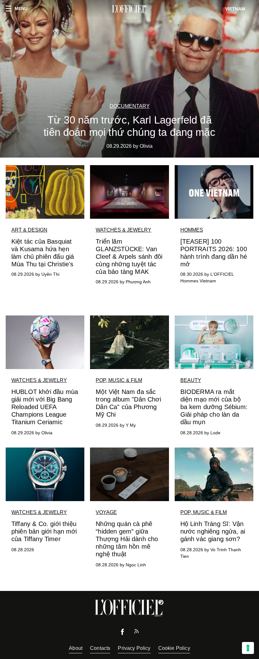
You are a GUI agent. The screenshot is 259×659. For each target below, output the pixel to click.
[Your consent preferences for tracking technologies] (248, 648)
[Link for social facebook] (122, 633)
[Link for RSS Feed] (136, 633)
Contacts (100, 648)
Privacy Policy (134, 648)
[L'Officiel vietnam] (129, 9)
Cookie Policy (174, 648)
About (75, 648)
